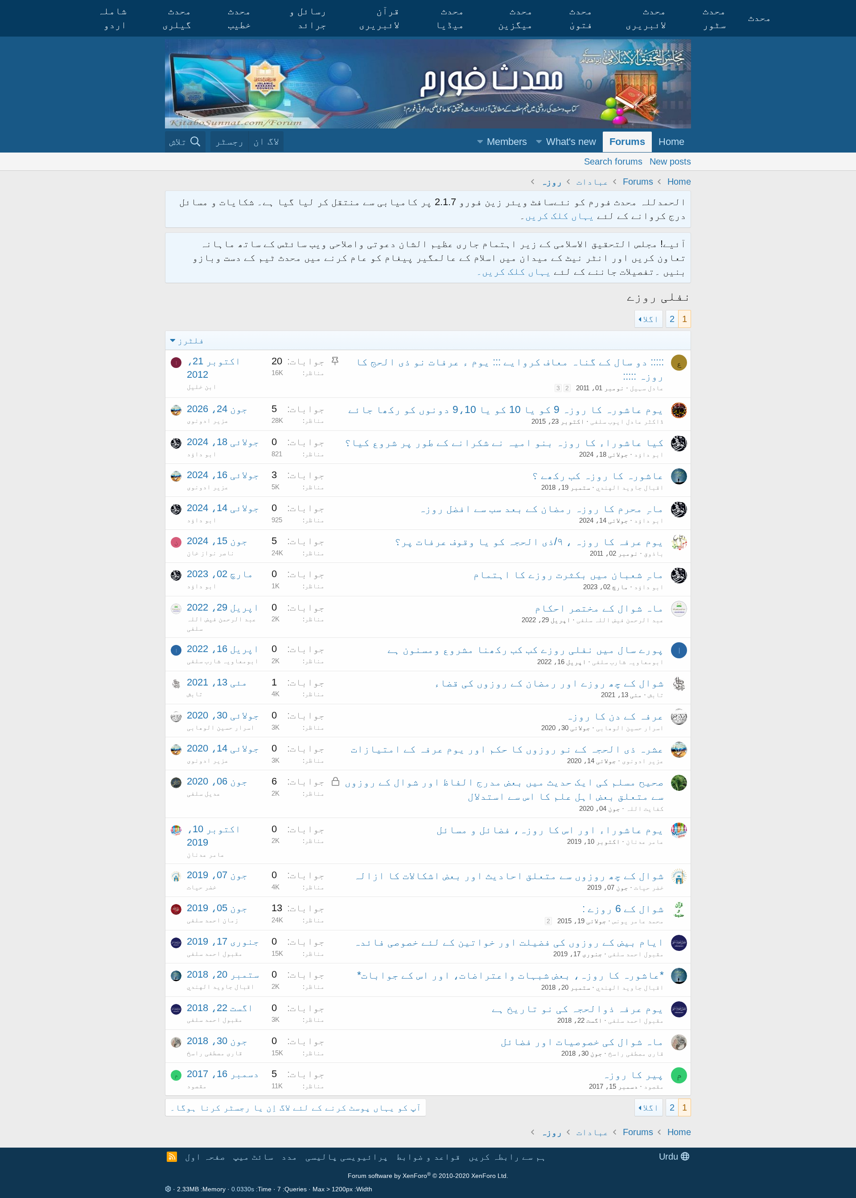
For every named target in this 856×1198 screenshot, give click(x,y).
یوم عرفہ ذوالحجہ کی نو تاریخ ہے (578, 1008)
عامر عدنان (645, 841)
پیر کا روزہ (633, 1074)
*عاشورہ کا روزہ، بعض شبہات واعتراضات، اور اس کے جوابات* (510, 975)
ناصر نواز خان (211, 553)
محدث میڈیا (449, 17)
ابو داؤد (649, 454)
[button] (539, 142)
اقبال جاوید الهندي (630, 487)
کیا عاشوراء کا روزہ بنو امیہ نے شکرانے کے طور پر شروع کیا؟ (504, 442)
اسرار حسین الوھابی (630, 727)
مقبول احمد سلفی (636, 954)
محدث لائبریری (646, 17)
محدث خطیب (239, 17)
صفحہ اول (205, 1156)
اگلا (651, 319)
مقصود (654, 1086)
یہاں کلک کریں (559, 215)
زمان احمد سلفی (213, 920)
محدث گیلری (176, 17)
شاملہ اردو (112, 17)
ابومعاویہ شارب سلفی (628, 661)
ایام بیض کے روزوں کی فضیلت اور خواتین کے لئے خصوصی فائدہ (509, 942)
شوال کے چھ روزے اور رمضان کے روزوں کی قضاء (549, 683)
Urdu (670, 1156)
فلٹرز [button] (190, 340)
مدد (289, 1156)
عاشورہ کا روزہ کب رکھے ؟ (598, 475)
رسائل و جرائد (307, 17)
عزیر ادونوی (208, 420)
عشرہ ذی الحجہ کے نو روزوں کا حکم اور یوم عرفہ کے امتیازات (507, 749)
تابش (656, 694)
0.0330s (242, 1189)
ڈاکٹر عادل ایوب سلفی (627, 421)
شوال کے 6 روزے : (623, 908)
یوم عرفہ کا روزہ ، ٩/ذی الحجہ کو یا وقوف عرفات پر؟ (529, 541)
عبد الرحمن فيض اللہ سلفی (620, 620)
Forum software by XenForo (428, 1175)
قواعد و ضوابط (428, 1156)
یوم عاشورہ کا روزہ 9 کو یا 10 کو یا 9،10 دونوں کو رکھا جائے (506, 409)
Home (671, 141)
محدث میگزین (515, 17)
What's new (571, 141)
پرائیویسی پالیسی (346, 1156)
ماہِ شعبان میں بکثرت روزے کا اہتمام (568, 574)
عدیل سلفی (204, 793)
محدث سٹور (714, 17)
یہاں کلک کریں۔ (515, 271)
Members (507, 141)
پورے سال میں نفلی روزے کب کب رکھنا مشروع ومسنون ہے (525, 649)
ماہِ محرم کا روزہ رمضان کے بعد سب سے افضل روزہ (541, 508)
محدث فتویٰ (581, 17)
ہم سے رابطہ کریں (507, 1156)
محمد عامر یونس (638, 921)
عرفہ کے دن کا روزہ (615, 716)
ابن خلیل (202, 386)
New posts (670, 161)
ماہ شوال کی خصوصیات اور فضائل (582, 1041)
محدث (759, 17)
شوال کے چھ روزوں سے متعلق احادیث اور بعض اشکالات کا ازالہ (509, 875)
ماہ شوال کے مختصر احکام (599, 608)
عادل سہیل (647, 388)
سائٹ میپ (253, 1156)
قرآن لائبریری (379, 17)
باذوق (654, 553)
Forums (627, 141)
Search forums (613, 161)
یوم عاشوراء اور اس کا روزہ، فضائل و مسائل (550, 829)
